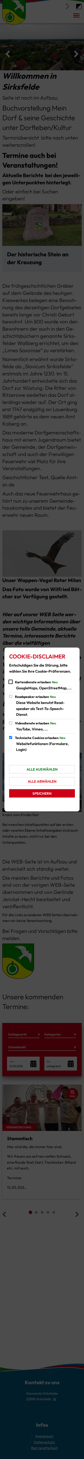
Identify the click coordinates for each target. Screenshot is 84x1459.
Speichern (42, 793)
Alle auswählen (42, 769)
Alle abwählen (42, 781)
